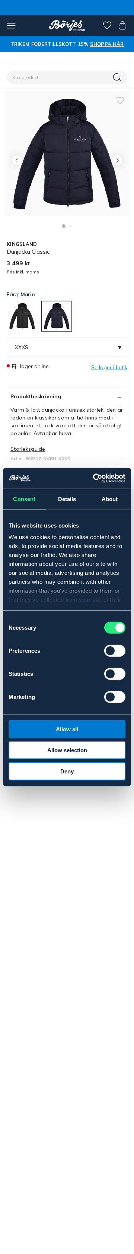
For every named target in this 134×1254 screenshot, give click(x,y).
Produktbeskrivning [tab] (35, 396)
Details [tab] (67, 498)
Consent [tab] (24, 498)
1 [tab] (63, 226)
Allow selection (67, 750)
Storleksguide (27, 449)
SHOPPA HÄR (107, 44)
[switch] (114, 650)
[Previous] (17, 160)
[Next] (117, 160)
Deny (67, 771)
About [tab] (110, 498)
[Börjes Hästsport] (67, 25)
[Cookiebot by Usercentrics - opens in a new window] (94, 478)
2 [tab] (70, 226)
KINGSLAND (22, 244)
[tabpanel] (67, 153)
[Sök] (118, 77)
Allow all (67, 729)
